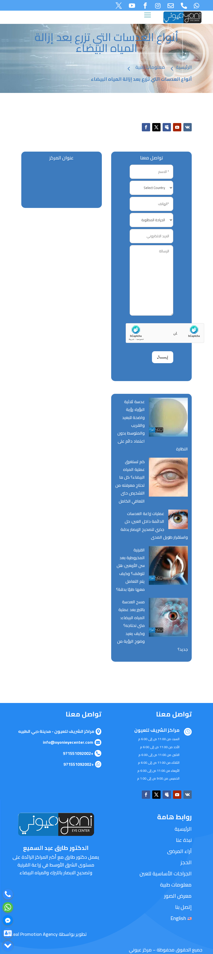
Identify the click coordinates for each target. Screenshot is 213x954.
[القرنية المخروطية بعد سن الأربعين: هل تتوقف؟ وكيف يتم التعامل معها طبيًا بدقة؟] (168, 566)
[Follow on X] (156, 127)
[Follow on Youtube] (177, 127)
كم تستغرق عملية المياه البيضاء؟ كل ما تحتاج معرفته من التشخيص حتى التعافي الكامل (130, 481)
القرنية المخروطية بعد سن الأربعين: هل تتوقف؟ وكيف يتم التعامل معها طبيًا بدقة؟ (130, 569)
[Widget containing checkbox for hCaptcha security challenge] (151, 333)
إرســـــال (162, 357)
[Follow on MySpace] (167, 127)
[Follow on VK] (187, 127)
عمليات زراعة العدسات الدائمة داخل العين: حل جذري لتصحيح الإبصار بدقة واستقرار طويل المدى (154, 525)
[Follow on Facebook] (146, 127)
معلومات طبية (150, 67)
